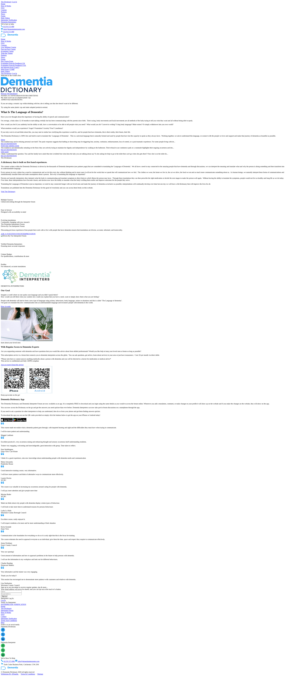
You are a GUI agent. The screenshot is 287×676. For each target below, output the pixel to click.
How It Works (6, 6)
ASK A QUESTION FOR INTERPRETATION (18, 234)
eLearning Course (7, 51)
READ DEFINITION (9, 144)
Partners (4, 12)
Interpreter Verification (9, 20)
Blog (2, 623)
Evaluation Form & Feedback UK (13, 63)
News (3, 14)
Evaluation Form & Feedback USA (13, 65)
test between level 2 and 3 (10, 67)
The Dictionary (6, 2)
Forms (3, 16)
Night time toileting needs (10, 146)
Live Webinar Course (8, 47)
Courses (4, 10)
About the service (17, 365)
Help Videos (5, 18)
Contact (3, 617)
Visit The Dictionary (8, 192)
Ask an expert (6, 365)
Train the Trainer (7, 53)
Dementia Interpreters (8, 22)
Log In (14, 2)
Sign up (4, 596)
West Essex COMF (8, 69)
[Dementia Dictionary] (9, 37)
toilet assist (5, 152)
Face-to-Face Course (8, 49)
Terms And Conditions (9, 621)
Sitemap (40, 674)
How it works (6, 306)
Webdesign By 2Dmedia (10, 674)
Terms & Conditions (28, 674)
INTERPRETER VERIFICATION (13, 604)
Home (3, 4)
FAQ (2, 8)
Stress (3, 140)
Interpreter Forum (7, 610)
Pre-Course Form (7, 61)
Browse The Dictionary (9, 94)
